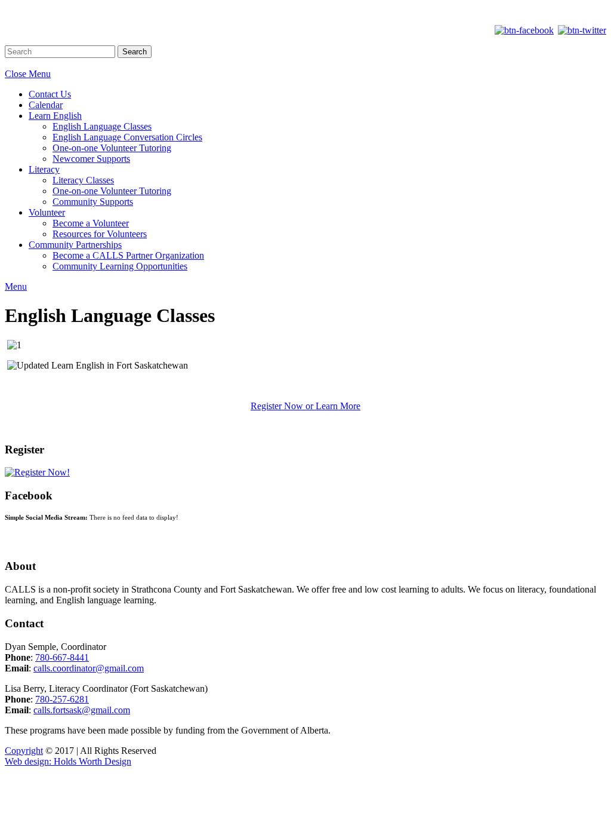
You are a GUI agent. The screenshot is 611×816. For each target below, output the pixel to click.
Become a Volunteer (91, 223)
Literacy (44, 169)
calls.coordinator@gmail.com (88, 668)
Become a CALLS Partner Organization (128, 255)
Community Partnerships (75, 245)
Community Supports (93, 202)
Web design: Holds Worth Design (68, 761)
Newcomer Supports (91, 159)
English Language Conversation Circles (127, 137)
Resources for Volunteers (100, 234)
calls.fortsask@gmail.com (81, 710)
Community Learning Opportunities (120, 266)
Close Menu (28, 74)
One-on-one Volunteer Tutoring (112, 148)
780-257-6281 (62, 699)
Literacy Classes (83, 180)
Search (134, 51)
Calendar (46, 105)
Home (305, 10)
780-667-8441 (62, 657)
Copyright (24, 751)
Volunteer (47, 212)
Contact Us (50, 94)
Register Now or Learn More (305, 406)
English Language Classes (102, 126)
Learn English (55, 116)
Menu (16, 286)
